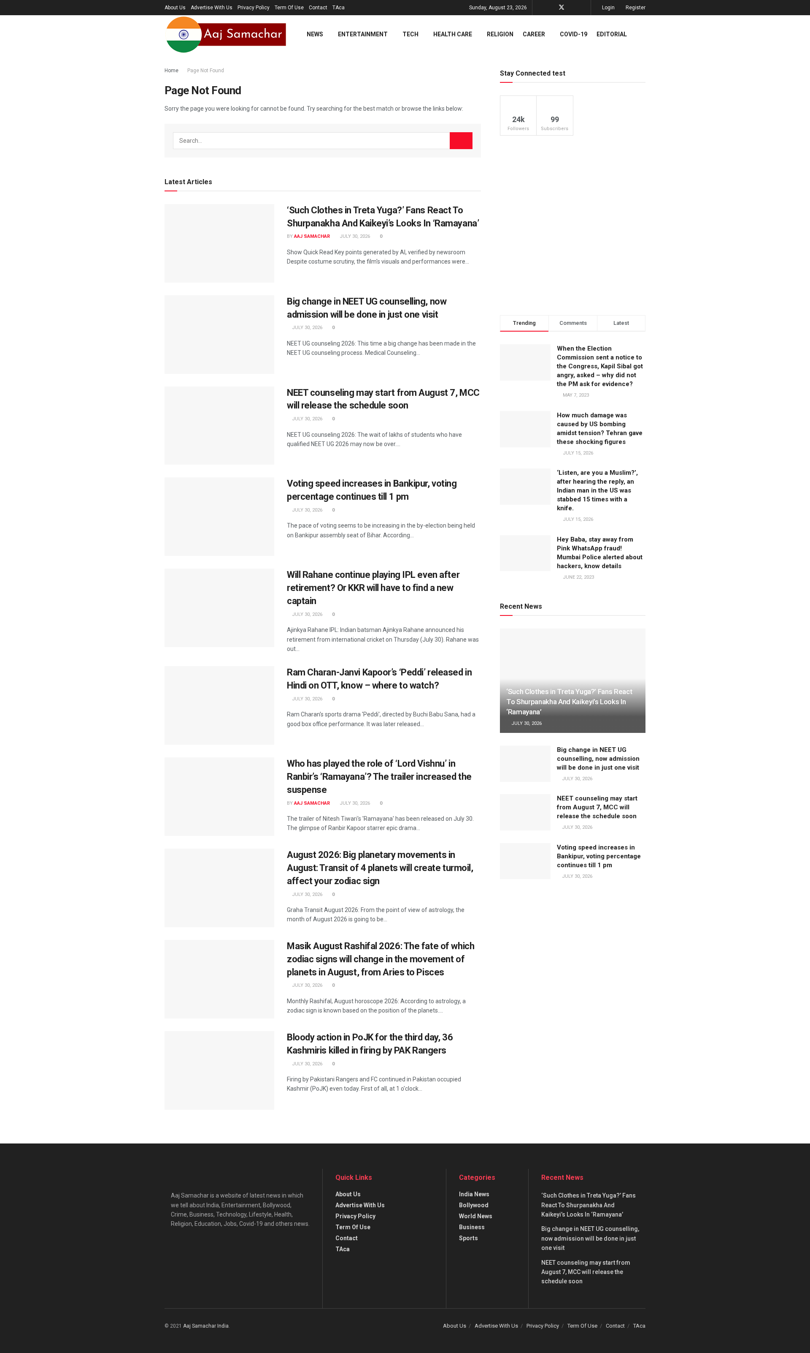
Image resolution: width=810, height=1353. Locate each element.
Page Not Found (205, 71)
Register (634, 8)
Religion (500, 34)
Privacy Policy (254, 8)
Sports (468, 1238)
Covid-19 (573, 34)
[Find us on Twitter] (561, 7)
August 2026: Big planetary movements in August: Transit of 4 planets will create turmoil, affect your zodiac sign (380, 867)
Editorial (612, 34)
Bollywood (474, 1205)
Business (472, 1227)
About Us (175, 8)
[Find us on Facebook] (550, 7)
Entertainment (363, 34)
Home (171, 71)
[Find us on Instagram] (583, 7)
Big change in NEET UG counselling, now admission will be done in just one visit (598, 758)
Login (608, 8)
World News (475, 1216)
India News (474, 1194)
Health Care (452, 34)
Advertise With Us (211, 8)
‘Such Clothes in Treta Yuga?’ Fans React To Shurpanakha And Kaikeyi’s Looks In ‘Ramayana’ (569, 701)
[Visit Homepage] (226, 34)
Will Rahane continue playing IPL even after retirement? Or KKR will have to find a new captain (373, 587)
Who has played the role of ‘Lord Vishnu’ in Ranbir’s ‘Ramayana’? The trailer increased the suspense (379, 776)
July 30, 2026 (354, 236)
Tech (410, 34)
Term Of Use (289, 8)
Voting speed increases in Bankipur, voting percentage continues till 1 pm (599, 856)
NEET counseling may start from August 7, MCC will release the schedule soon (597, 807)
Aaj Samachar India (206, 1326)
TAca (338, 8)
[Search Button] (642, 34)
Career (534, 34)
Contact (318, 8)
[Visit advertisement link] (572, 225)
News (315, 34)
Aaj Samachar (312, 236)
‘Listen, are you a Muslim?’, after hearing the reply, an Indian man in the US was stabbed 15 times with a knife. (597, 490)
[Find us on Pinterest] (572, 7)
